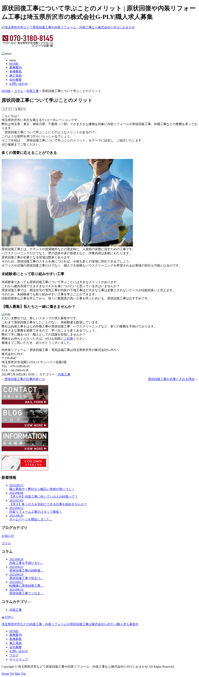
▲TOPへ (8, 617)
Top (23, 673)
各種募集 (15, 71)
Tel (12, 673)
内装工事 (32, 91)
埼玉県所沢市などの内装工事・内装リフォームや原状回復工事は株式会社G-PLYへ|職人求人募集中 (70, 624)
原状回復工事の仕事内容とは (24, 379)
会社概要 (15, 79)
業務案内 (15, 67)
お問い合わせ (18, 83)
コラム (18, 91)
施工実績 (15, 75)
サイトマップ (18, 659)
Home (5, 673)
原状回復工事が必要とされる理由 (171, 379)
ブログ (14, 655)
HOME (14, 63)
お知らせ (8, 536)
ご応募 (68, 338)
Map (17, 673)
